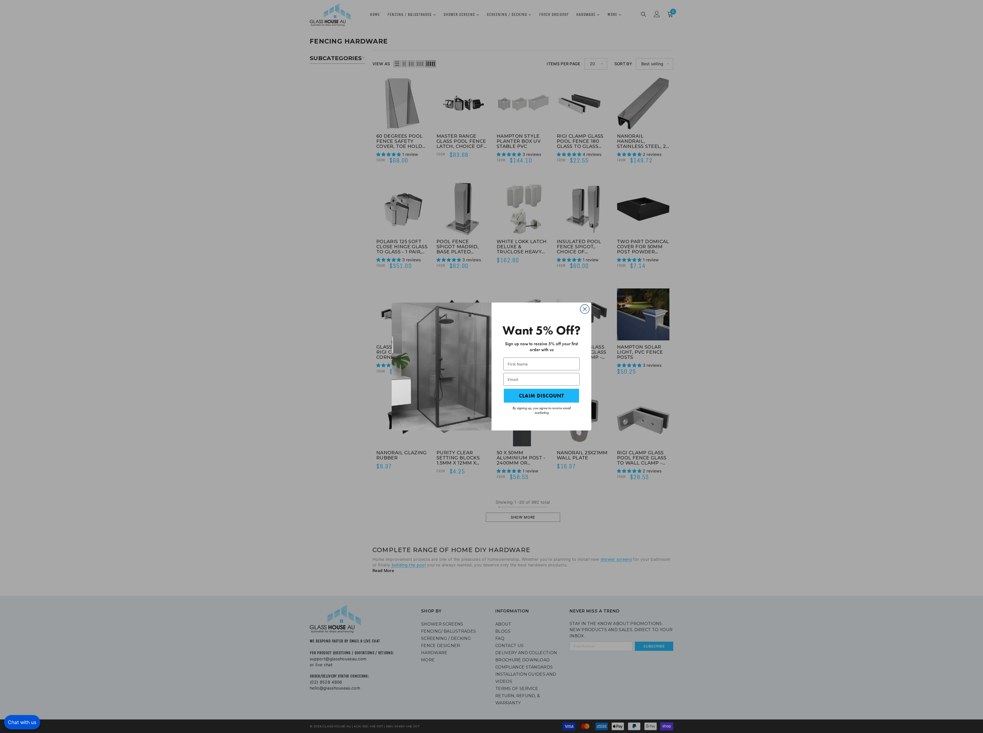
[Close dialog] (584, 309)
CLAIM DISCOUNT (541, 395)
